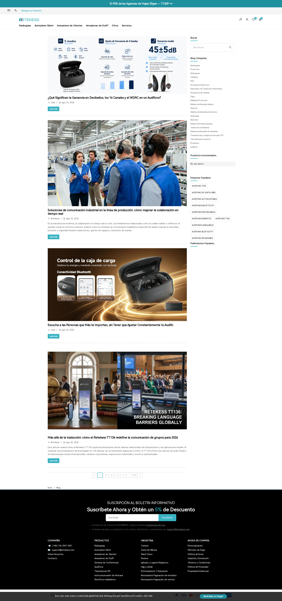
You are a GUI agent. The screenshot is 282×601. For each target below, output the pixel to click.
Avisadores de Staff (97, 25)
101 (134, 475)
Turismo (145, 546)
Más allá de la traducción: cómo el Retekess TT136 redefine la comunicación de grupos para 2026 (113, 437)
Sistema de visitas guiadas (201, 124)
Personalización (195, 546)
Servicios (127, 25)
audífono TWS (199, 186)
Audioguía (194, 116)
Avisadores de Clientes (70, 25)
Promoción (195, 69)
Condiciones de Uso (155, 525)
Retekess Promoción (199, 100)
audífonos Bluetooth (203, 206)
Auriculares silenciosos (199, 85)
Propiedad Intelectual (198, 571)
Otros (115, 25)
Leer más (53, 109)
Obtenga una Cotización (31, 11)
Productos (194, 143)
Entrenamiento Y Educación (154, 571)
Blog (58, 488)
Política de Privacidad (198, 567)
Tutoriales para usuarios (200, 139)
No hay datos (197, 164)
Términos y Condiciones (199, 562)
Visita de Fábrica (149, 550)
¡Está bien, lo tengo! (213, 596)
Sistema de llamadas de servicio (203, 112)
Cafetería (194, 77)
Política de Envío (196, 554)
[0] (253, 20)
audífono (194, 147)
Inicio (50, 488)
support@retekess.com (178, 529)
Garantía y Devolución (198, 558)
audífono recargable (202, 238)
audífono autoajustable (204, 199)
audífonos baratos (201, 219)
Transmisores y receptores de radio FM (206, 135)
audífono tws (222, 219)
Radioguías (25, 25)
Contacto (52, 558)
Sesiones (194, 120)
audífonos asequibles (202, 225)
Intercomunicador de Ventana (108, 575)
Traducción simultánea (199, 128)
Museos (144, 558)
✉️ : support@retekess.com (61, 550)
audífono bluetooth (202, 232)
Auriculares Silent (44, 25)
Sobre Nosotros (55, 554)
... (128, 475)
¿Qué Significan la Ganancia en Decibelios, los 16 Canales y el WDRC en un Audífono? (104, 97)
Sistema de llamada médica (201, 104)
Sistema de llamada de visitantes (204, 131)
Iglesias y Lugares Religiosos (154, 562)
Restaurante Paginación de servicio (158, 579)
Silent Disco (146, 554)
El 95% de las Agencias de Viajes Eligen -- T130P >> (141, 3)
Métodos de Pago (196, 550)
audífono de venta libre (204, 193)
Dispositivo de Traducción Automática (206, 89)
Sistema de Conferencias (106, 562)
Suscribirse (167, 517)
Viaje (192, 97)
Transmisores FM (102, 571)
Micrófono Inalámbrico (105, 579)
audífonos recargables (203, 212)
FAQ (192, 81)
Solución (194, 108)
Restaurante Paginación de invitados (159, 575)
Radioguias (195, 73)
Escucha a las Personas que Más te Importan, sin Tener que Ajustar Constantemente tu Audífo (110, 325)
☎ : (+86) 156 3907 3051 (60, 546)
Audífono (98, 567)
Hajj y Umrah (147, 567)
